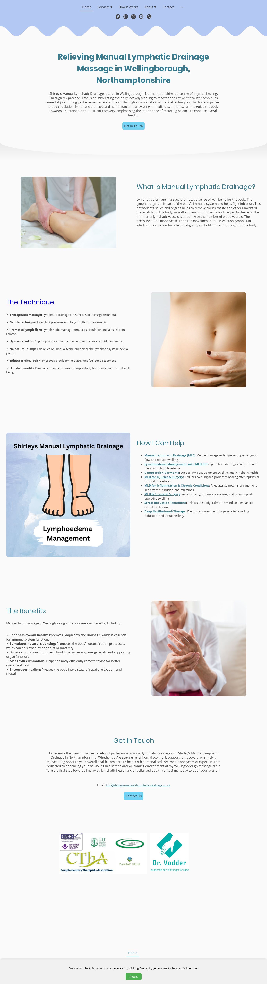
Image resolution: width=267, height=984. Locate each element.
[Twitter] (133, 16)
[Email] (141, 16)
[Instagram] (125, 16)
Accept (134, 976)
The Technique (30, 302)
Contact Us (133, 796)
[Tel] (149, 16)
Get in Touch (133, 126)
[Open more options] (182, 7)
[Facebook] (118, 16)
